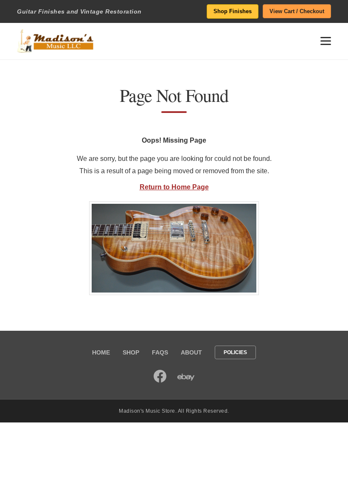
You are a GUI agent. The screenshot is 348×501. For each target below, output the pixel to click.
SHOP (131, 352)
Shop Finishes (232, 11)
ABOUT (191, 352)
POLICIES (235, 352)
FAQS (160, 352)
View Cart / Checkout (296, 11)
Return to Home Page (174, 187)
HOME (101, 352)
